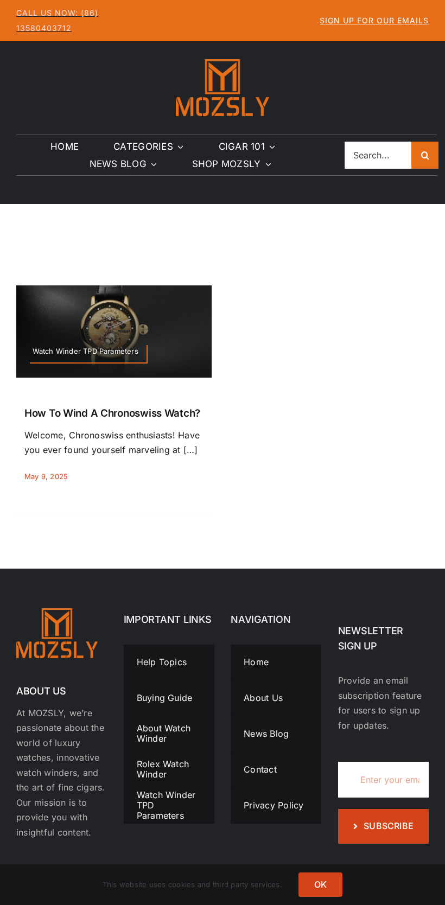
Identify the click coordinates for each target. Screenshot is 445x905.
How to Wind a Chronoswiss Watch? (112, 413)
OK (320, 884)
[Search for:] (378, 154)
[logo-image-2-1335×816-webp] (222, 63)
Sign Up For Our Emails (374, 20)
